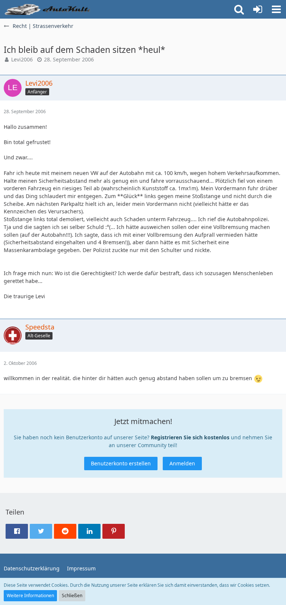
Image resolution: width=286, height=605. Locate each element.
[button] (276, 9)
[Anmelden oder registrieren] (257, 9)
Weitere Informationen (30, 595)
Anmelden (182, 463)
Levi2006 (22, 59)
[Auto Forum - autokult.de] (48, 9)
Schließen (72, 595)
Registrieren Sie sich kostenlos (190, 437)
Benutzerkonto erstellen (121, 463)
